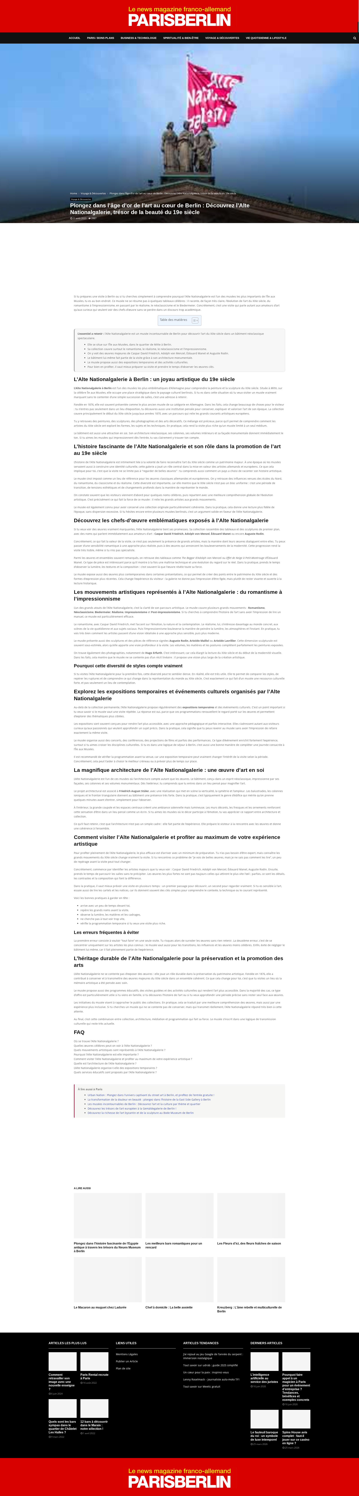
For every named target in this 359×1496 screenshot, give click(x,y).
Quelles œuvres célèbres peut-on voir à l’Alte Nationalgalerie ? (113, 1045)
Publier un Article (127, 1361)
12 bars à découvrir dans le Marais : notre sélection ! (94, 1425)
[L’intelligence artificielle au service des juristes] (265, 1361)
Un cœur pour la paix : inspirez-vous (206, 1372)
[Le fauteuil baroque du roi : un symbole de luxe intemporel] (265, 1419)
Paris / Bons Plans (100, 37)
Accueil (74, 37)
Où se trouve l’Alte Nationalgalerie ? (96, 1041)
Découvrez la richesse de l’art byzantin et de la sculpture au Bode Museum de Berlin (141, 1113)
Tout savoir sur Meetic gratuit (201, 1386)
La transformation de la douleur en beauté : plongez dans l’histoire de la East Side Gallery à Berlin (149, 1099)
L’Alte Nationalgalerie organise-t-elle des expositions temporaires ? (115, 1068)
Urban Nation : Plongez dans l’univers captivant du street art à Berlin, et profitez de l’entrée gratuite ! (151, 1095)
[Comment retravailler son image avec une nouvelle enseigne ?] (63, 1361)
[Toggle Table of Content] (193, 320)
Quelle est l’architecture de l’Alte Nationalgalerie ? (105, 1063)
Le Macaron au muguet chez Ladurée (100, 1307)
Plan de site (123, 1368)
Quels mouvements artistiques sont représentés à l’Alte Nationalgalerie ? (119, 1050)
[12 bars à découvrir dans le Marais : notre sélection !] (94, 1408)
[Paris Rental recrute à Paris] (94, 1361)
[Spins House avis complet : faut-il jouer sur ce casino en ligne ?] (296, 1419)
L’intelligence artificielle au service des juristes (264, 1378)
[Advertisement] (179, 264)
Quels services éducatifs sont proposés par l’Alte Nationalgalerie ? (115, 1072)
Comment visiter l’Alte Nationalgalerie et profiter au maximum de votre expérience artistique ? (133, 1059)
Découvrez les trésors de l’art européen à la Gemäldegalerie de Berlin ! (132, 1108)
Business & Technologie (139, 37)
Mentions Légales (127, 1354)
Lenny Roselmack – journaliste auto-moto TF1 (211, 1379)
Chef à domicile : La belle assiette (169, 1307)
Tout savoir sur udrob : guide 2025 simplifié (210, 1365)
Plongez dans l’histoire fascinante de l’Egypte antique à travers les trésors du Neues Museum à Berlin (107, 1247)
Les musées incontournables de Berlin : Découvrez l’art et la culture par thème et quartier (144, 1104)
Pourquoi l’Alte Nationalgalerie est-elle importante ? (106, 1054)
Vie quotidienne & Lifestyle (266, 37)
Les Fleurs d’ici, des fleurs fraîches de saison (249, 1243)
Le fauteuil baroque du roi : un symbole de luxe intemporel (264, 1436)
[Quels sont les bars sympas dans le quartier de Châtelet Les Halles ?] (63, 1408)
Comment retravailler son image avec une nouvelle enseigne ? (62, 1382)
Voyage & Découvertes (222, 37)
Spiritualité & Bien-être (181, 37)
